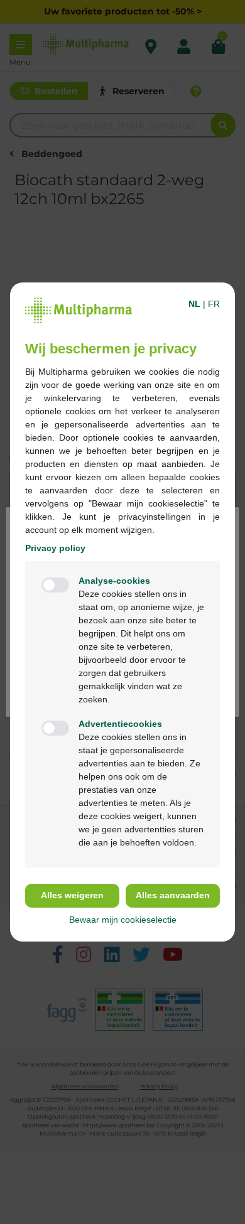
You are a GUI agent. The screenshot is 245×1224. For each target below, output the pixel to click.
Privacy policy (55, 548)
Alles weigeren (72, 895)
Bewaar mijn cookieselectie (123, 920)
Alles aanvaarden (173, 895)
